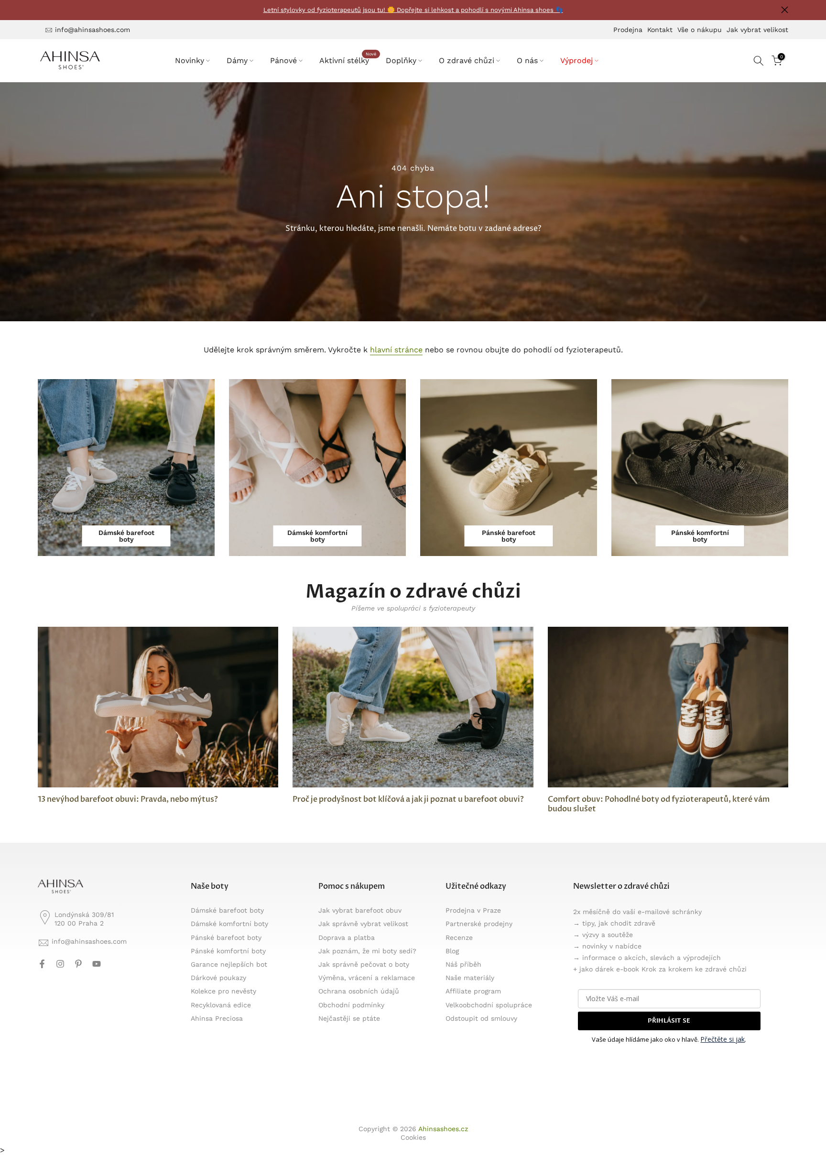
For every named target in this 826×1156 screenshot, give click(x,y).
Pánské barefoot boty (226, 937)
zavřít (41, 9)
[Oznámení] (413, 10)
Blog (452, 951)
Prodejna (627, 29)
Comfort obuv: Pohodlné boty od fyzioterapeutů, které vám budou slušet (659, 804)
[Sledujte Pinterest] (78, 964)
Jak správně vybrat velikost (363, 923)
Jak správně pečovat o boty (363, 964)
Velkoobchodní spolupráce (489, 1005)
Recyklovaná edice (221, 1005)
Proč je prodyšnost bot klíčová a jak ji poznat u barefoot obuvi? (408, 799)
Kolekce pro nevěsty (223, 991)
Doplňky (401, 60)
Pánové (283, 60)
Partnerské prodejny (479, 923)
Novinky (189, 60)
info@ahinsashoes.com (92, 29)
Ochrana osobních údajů (358, 991)
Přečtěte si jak (722, 1039)
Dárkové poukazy (218, 978)
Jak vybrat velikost (757, 29)
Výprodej (576, 60)
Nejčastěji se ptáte (349, 1018)
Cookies (413, 1137)
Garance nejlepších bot (229, 964)
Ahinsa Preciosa (217, 1018)
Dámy (237, 60)
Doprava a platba (346, 937)
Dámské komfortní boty (229, 923)
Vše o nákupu (699, 29)
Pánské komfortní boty (228, 951)
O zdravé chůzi (466, 60)
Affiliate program (473, 991)
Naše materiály (470, 978)
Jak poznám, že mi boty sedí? (367, 951)
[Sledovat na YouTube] (96, 964)
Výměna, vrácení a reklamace (366, 978)
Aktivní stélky (347, 60)
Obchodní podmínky (351, 1005)
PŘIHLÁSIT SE (669, 1020)
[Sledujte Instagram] (60, 964)
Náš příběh (463, 964)
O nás (527, 60)
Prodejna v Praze (473, 910)
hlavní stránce (396, 349)
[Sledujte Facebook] (42, 964)
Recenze (459, 937)
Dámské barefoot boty (227, 910)
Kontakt (660, 29)
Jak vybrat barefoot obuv (360, 910)
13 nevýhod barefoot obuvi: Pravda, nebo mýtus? (128, 799)
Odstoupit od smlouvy (481, 1018)
